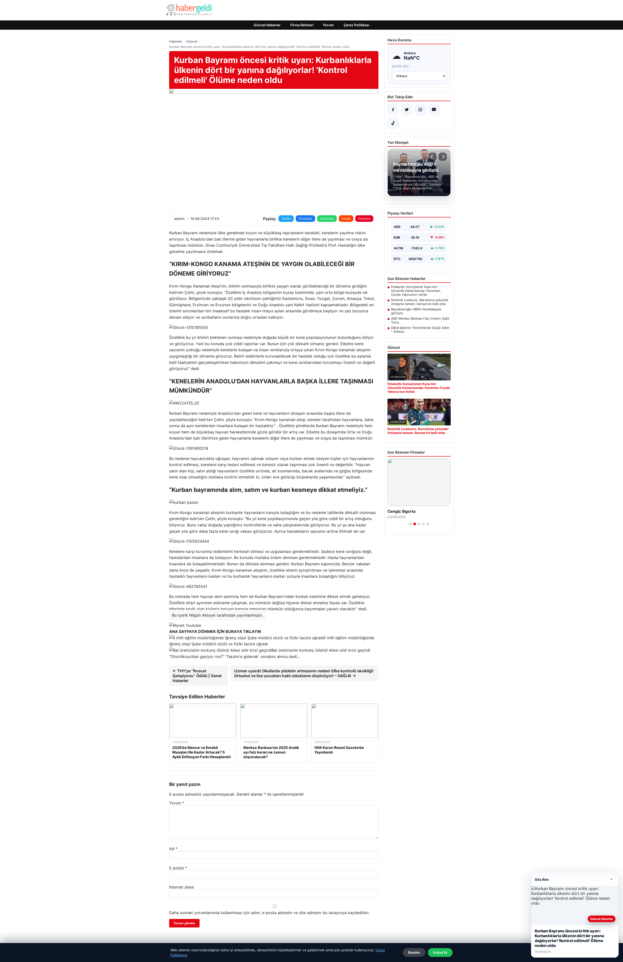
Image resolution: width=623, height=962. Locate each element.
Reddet (414, 952)
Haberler (175, 41)
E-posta (178, 867)
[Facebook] (393, 109)
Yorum (176, 802)
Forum (328, 25)
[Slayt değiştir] (410, 524)
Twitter (286, 218)
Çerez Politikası (356, 25)
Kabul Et (440, 952)
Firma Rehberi (301, 25)
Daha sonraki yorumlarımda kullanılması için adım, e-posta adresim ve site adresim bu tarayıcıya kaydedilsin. (269, 912)
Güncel (191, 41)
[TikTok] (393, 123)
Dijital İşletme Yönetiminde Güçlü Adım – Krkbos (420, 329)
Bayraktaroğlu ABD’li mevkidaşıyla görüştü (416, 311)
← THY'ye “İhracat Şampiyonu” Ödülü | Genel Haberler (197, 675)
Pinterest (364, 218)
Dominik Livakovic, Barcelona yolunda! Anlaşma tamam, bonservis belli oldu (419, 302)
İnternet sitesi (181, 887)
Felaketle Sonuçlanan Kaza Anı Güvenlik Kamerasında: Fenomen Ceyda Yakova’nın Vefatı (415, 291)
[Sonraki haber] (443, 157)
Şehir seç (400, 66)
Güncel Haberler (267, 25)
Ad (173, 848)
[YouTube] (434, 109)
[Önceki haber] (432, 157)
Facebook (305, 218)
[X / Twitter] (406, 109)
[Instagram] (420, 109)
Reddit (346, 218)
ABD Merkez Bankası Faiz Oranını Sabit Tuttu (420, 320)
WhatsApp (327, 218)
